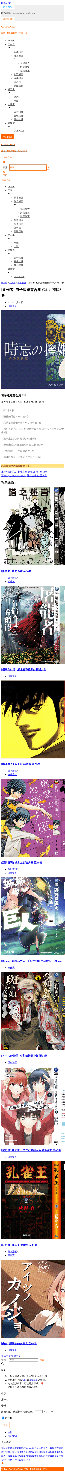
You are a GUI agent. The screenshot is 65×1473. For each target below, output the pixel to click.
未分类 (11, 967)
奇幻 (8, 1448)
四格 (28, 1456)
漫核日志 (8, 19)
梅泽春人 (12, 774)
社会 (39, 1448)
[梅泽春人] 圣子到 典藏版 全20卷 (20, 764)
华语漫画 (18, 74)
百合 (45, 1452)
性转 (10, 1460)
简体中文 (6, 1356)
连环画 (17, 82)
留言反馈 (8, 7)
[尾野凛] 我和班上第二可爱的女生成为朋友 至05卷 (31, 1150)
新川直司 (12, 869)
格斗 (50, 1452)
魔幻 (28, 1452)
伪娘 (19, 1460)
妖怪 (54, 1456)
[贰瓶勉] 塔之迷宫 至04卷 (16, 571)
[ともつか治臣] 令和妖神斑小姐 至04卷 (24, 1055)
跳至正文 (6, 3)
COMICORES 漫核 (18, 1469)
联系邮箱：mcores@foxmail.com (18, 13)
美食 (58, 1452)
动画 (16, 97)
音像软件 (18, 115)
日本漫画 (18, 52)
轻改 (14, 1452)
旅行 (5, 1460)
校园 (21, 1448)
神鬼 (54, 1452)
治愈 (23, 1452)
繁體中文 (16, 1356)
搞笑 (12, 1448)
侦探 (32, 1452)
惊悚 (19, 1452)
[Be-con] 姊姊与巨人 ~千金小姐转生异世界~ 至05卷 (31, 960)
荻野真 (11, 1255)
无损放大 (25, 63)
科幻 (34, 1448)
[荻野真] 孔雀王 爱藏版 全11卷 (19, 1245)
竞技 (47, 1448)
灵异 (14, 1456)
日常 (43, 1448)
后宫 (56, 1448)
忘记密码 (12, 1436)
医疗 (58, 1456)
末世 (36, 1456)
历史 (36, 1452)
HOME (11, 40)
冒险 (3, 1448)
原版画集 (18, 85)
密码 (3, 1405)
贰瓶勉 (11, 581)
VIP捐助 (7, 137)
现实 (32, 1456)
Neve (44, 1469)
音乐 (41, 1456)
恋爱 (17, 1448)
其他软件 (18, 119)
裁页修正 (25, 70)
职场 (5, 1452)
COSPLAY (19, 130)
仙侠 (14, 1460)
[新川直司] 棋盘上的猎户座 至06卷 (21, 862)
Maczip (33, 1380)
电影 (16, 100)
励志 (10, 1452)
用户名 (4, 1399)
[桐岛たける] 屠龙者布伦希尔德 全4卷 (23, 669)
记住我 (8, 1418)
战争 (41, 1452)
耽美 (23, 1456)
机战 (19, 1456)
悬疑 (52, 1448)
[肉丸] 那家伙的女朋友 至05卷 (19, 1343)
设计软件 (18, 112)
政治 (28, 1460)
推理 (10, 1456)
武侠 (45, 1456)
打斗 (25, 1448)
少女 (30, 1448)
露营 (23, 1460)
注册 (10, 1432)
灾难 (50, 1456)
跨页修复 (25, 67)
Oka (24, 1380)
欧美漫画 (18, 78)
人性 (5, 1456)
